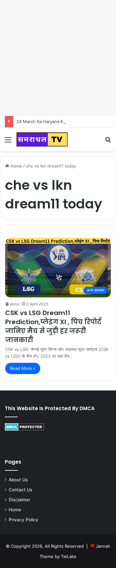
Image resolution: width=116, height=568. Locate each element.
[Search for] (108, 142)
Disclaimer (19, 499)
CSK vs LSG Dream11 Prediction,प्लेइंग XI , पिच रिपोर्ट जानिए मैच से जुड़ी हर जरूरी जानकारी (53, 326)
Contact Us (20, 489)
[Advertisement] (58, 58)
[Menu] (8, 142)
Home (15, 165)
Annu (14, 304)
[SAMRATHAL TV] (42, 139)
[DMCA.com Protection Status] (24, 429)
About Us (18, 479)
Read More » (22, 368)
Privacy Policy (23, 519)
